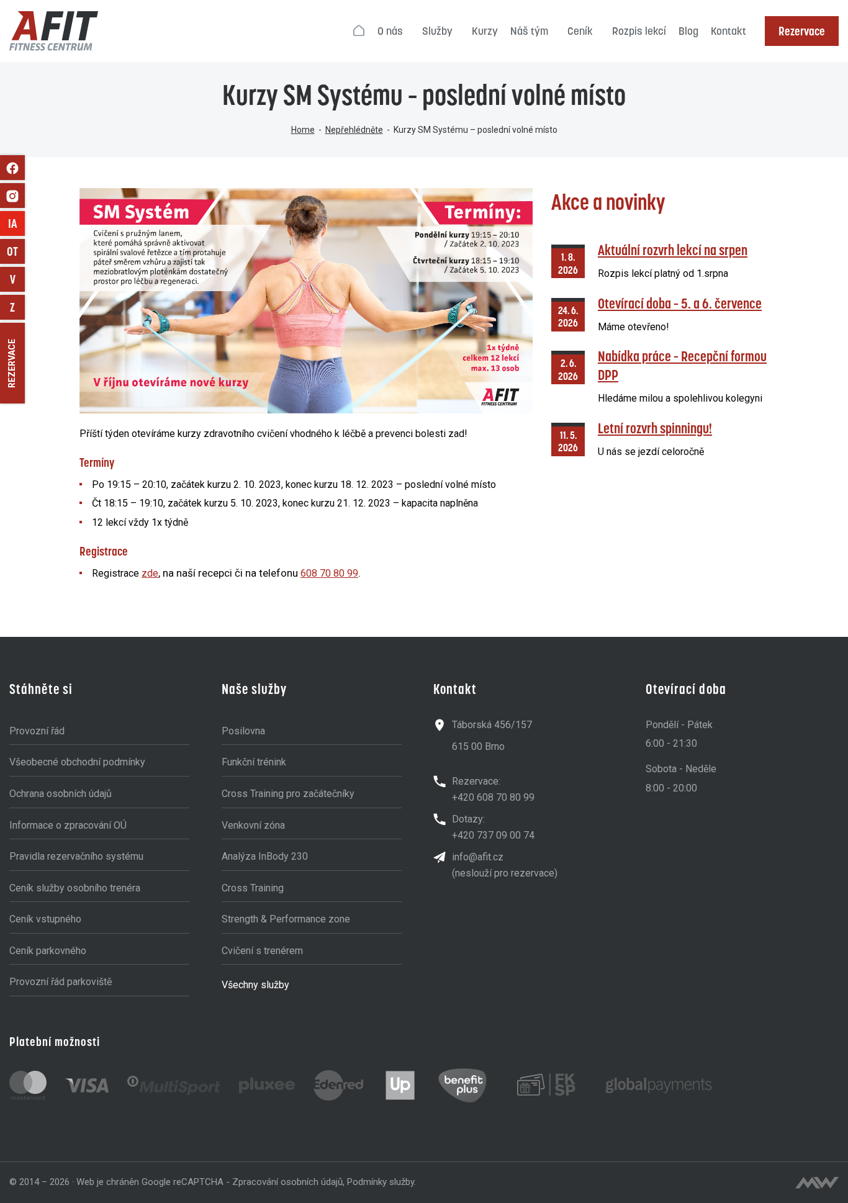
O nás (390, 31)
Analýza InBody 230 (265, 856)
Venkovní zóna (253, 825)
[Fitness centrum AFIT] (53, 31)
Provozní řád (37, 731)
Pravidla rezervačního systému (76, 856)
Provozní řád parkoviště (60, 982)
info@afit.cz (477, 857)
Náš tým (529, 31)
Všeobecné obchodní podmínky (77, 762)
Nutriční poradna (17, 279)
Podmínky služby (380, 1181)
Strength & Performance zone (286, 919)
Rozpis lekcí (639, 31)
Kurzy (485, 31)
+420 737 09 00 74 (493, 835)
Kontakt (728, 31)
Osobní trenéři (16, 251)
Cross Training (253, 888)
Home (303, 130)
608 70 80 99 (329, 573)
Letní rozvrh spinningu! (655, 428)
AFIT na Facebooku (12, 167)
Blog (688, 31)
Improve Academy (16, 223)
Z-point (17, 307)
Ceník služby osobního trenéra (74, 888)
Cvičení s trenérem (262, 951)
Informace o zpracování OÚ (68, 825)
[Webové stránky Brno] (817, 1182)
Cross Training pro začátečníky (288, 794)
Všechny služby (255, 985)
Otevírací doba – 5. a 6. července (680, 303)
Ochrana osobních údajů (60, 794)
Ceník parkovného (47, 951)
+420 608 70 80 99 (493, 797)
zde (150, 573)
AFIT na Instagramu (12, 195)
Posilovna (243, 731)
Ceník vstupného (45, 919)
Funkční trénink (254, 762)
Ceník (580, 31)
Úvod (359, 31)
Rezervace (801, 31)
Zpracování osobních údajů (287, 1181)
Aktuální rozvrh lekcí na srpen (672, 250)
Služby (437, 31)
